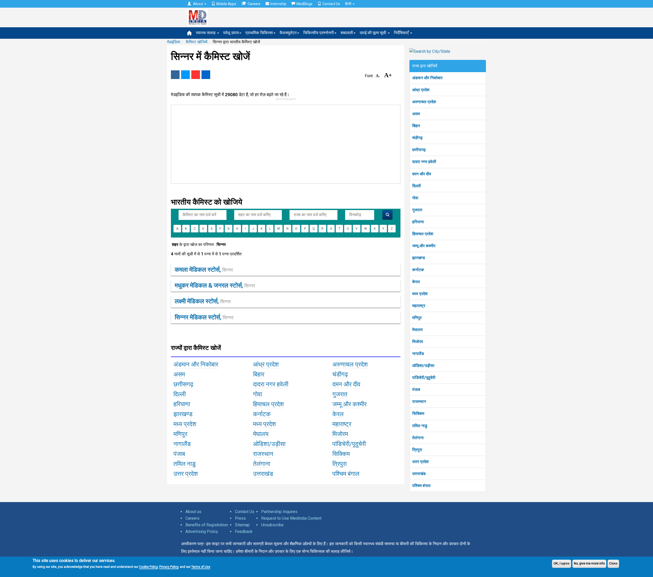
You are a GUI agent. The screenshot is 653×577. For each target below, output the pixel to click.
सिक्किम (418, 413)
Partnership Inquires (279, 511)
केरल (416, 281)
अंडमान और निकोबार (427, 77)
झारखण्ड (418, 257)
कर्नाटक (418, 269)
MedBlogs (304, 4)
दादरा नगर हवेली (424, 161)
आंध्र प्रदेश (420, 89)
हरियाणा (418, 221)
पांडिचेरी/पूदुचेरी (423, 377)
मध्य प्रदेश (420, 293)
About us (193, 511)
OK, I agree (562, 563)
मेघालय (417, 329)
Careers (254, 4)
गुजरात (417, 209)
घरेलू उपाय (231, 32)
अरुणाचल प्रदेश (424, 101)
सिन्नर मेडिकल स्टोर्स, (204, 317)
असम (416, 113)
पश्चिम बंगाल (421, 485)
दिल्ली (416, 185)
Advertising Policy (201, 531)
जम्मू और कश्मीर (423, 245)
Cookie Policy (148, 567)
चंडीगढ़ (417, 137)
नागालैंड (418, 353)
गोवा (415, 197)
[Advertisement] (283, 143)
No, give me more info (589, 563)
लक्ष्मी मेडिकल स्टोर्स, (203, 301)
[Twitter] (185, 74)
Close (613, 563)
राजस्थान (419, 401)
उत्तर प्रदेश (420, 461)
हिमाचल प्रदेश (422, 233)
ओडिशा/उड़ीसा (423, 365)
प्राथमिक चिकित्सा (259, 32)
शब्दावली (347, 32)
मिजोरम (417, 341)
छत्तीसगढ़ (419, 149)
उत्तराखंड (419, 473)
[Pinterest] (195, 74)
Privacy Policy (168, 567)
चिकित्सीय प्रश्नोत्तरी (318, 32)
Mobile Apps (226, 4)
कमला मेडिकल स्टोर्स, (204, 269)
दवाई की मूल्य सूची (373, 32)
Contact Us (331, 4)
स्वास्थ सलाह (206, 32)
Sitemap (242, 524)
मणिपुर (417, 317)
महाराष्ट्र (418, 305)
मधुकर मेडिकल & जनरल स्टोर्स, (215, 285)
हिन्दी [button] (348, 4)
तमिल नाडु (419, 425)
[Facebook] (175, 74)
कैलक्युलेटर (288, 32)
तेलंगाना (418, 437)
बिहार (416, 125)
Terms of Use (200, 567)
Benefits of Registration (206, 524)
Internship (278, 4)
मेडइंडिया (173, 42)
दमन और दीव (421, 174)
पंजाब (416, 389)
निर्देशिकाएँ (402, 32)
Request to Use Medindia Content (291, 518)
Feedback (244, 531)
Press (240, 518)
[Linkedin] (206, 74)
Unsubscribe (272, 524)
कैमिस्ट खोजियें (196, 42)
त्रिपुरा (417, 449)
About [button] (198, 4)
